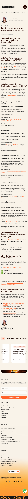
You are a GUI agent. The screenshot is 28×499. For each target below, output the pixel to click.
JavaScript (23, 171)
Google (15, 66)
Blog (7, 12)
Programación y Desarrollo (7, 407)
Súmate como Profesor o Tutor (8, 457)
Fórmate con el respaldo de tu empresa (10, 441)
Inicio (2, 12)
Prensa (3, 456)
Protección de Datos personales (9, 461)
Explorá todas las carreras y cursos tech (12, 267)
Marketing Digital (5, 409)
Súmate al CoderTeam (6, 459)
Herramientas (4, 443)
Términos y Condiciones (7, 463)
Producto (3, 417)
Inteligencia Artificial (6, 406)
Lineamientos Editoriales (7, 465)
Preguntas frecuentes (6, 437)
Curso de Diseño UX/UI (11, 221)
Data (2, 411)
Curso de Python (12, 196)
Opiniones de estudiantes (7, 431)
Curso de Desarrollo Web (14, 171)
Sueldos (23, 12)
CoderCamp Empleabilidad (8, 439)
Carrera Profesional (15, 12)
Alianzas (3, 433)
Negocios (3, 415)
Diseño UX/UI (4, 413)
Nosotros (3, 454)
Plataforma (4, 435)
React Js (3, 172)
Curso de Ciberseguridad (12, 144)
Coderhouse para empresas (8, 428)
